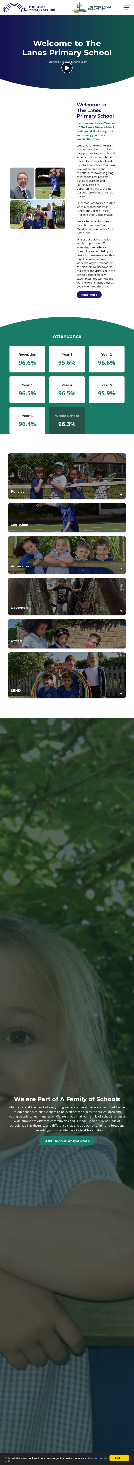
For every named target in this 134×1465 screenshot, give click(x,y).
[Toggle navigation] (127, 7)
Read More (89, 295)
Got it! (119, 1458)
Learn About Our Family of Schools (67, 1141)
